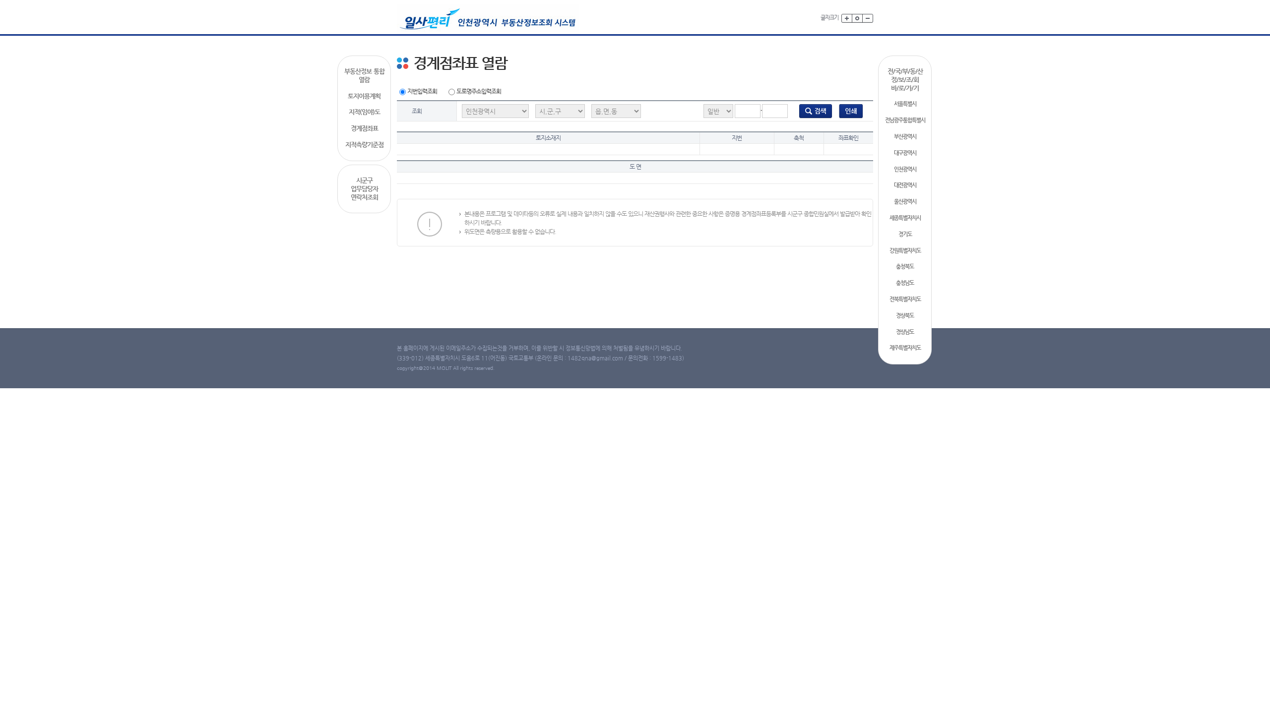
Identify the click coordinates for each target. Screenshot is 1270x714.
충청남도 (905, 283)
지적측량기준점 (364, 144)
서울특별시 (905, 104)
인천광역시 (905, 169)
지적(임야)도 (364, 112)
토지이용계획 (364, 96)
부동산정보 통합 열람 (364, 75)
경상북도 (905, 315)
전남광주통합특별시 (905, 120)
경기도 (905, 234)
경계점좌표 (364, 128)
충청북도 (905, 266)
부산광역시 (905, 136)
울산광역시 (905, 201)
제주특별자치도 (905, 348)
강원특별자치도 (905, 250)
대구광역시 (905, 153)
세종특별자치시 (905, 218)
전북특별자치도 (905, 299)
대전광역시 (905, 185)
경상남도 (905, 332)
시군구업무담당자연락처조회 (364, 189)
